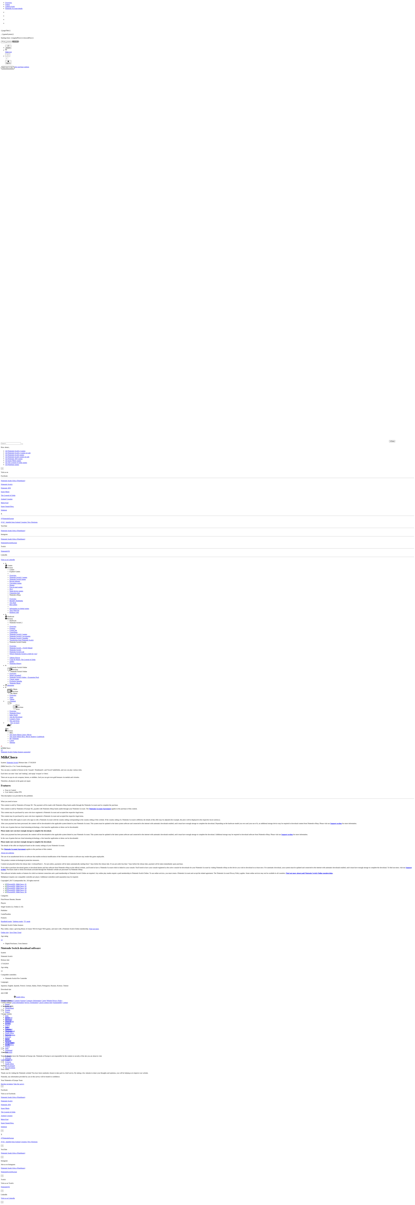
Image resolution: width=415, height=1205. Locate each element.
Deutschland (9, 1008)
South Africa (9, 1033)
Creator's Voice (15, 719)
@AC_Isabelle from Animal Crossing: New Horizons (19, 522)
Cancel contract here (46, 1002)
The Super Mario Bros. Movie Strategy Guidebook (27, 737)
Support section (336, 823)
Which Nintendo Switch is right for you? (23, 654)
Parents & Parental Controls (10, 1001)
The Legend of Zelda (8, 495)
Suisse (7, 1039)
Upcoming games (16, 583)
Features (12, 628)
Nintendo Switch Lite (17, 652)
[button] (209, 565)
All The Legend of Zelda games (16, 463)
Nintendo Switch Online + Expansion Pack (24, 677)
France (7, 1012)
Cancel (3, 1060)
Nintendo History (15, 663)
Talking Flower (15, 658)
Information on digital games (19, 608)
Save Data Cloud (15, 932)
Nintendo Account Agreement (100, 809)
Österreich (8, 1052)
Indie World (14, 715)
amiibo (12, 661)
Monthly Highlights (16, 601)
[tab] (207, 997)
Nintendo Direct (15, 713)
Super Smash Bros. (7, 506)
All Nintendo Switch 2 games (15, 451)
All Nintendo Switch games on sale (17, 457)
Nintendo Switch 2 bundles (19, 638)
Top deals (13, 603)
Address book (10, 6)
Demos (12, 585)
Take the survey (18, 1084)
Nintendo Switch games (18, 579)
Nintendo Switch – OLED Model (21, 648)
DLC (11, 589)
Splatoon (4, 510)
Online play (5, 932)
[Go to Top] (207, 746)
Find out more (94, 929)
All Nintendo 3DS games (13, 459)
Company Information (33, 1001)
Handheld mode (6, 921)
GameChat (13, 630)
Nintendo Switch (6, 484)
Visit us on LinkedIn (8, 560)
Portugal (8, 1035)
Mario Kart (4, 503)
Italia (7, 1016)
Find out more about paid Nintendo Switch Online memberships (309, 873)
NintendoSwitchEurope (9, 543)
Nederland (8, 1050)
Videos (12, 699)
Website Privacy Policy (54, 1001)
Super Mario (5, 492)
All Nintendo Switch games (14, 455)
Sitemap (12, 742)
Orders (7, 5)
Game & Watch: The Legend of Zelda (22, 660)
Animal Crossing (6, 499)
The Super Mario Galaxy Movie (20, 735)
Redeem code (14, 612)
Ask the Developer (16, 717)
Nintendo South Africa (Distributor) (13, 481)
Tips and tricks (14, 721)
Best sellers (13, 605)
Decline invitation (7, 1084)
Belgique (8, 1019)
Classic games (14, 679)
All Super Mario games (13, 461)
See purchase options (22, 67)
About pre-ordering (7, 853)
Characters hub (15, 593)
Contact (65, 1002)
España (7, 1010)
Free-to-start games (16, 587)
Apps (11, 697)
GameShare (14, 632)
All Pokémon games (12, 465)
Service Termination (31, 1002)
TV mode (27, 921)
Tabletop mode (18, 921)
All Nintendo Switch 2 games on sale (18, 453)
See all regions (10, 1068)
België (7, 1004)
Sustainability (57, 1002)
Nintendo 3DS (6, 488)
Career (12, 740)
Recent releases (15, 581)
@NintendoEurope (7, 518)
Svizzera (8, 1062)
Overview (8, 3)
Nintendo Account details (13, 8)
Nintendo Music (15, 683)
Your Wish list (14, 610)
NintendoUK (5, 551)
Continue (9, 1060)
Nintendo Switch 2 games (18, 577)
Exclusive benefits (16, 681)
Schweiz (8, 1058)
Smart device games (16, 591)
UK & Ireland (10, 1066)
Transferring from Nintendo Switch (22, 640)
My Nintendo (14, 738)
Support (23, 1001)
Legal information (18, 1002)
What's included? (15, 675)
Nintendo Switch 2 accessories (20, 636)
